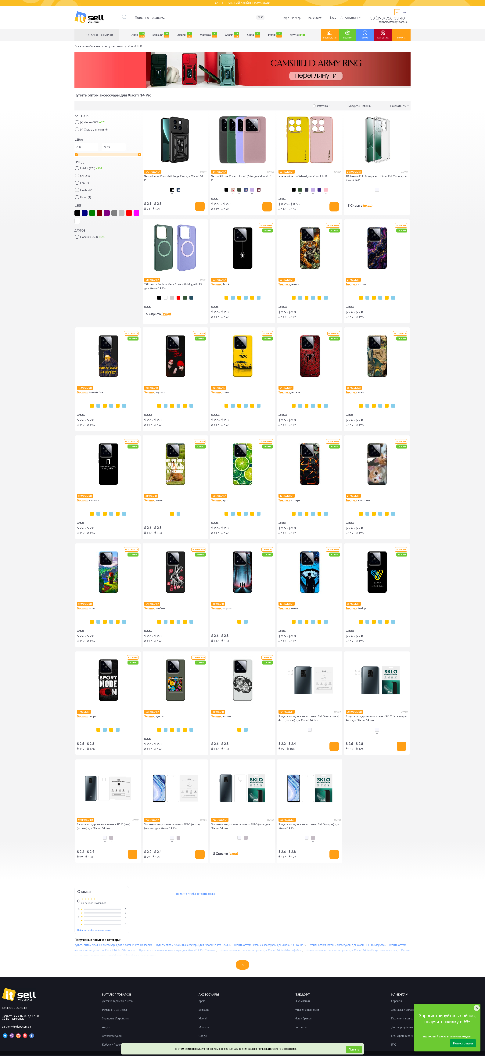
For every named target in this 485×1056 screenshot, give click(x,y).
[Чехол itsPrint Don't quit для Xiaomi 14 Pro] (118, 730)
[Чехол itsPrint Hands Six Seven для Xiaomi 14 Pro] (111, 514)
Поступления (329, 38)
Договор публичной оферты (408, 1027)
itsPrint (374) (91, 168)
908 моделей (85, 820)
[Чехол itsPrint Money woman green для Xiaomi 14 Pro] (326, 298)
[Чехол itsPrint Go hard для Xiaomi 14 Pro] (111, 730)
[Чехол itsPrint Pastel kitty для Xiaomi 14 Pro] (387, 514)
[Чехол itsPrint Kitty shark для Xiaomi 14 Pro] (393, 514)
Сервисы (396, 1001)
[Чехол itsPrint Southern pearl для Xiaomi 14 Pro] (124, 406)
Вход (333, 17)
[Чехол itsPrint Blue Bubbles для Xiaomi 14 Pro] (300, 514)
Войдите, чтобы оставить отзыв (94, 929)
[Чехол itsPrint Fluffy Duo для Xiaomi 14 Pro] (361, 514)
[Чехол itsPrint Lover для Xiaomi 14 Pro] (185, 406)
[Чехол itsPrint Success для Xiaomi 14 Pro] (319, 298)
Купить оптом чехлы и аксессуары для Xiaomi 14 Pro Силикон (177, 950)
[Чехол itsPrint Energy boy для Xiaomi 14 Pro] (118, 622)
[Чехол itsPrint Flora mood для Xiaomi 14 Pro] (159, 730)
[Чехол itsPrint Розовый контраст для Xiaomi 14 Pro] (172, 730)
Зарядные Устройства (115, 1018)
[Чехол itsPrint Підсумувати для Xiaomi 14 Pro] (98, 514)
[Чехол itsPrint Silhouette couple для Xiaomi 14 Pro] (191, 622)
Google (231, 35)
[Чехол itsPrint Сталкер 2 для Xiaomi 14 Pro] (380, 622)
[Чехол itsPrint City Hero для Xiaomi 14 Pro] (313, 406)
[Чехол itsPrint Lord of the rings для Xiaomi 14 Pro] (367, 406)
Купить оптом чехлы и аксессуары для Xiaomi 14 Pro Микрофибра (260, 950)
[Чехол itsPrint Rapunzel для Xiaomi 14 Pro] (300, 406)
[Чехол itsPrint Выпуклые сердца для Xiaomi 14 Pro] (326, 514)
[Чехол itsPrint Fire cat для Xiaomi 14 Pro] (374, 514)
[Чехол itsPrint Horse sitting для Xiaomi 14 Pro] (172, 514)
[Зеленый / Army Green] (185, 298)
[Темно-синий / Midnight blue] (246, 190)
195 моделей (153, 172)
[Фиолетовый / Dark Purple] (319, 190)
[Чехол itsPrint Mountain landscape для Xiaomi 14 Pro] (300, 622)
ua (404, 12)
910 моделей (220, 820)
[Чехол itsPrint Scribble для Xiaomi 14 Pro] (239, 298)
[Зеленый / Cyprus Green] (239, 190)
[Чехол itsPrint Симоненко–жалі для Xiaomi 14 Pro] (105, 406)
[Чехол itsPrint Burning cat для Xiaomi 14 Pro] (380, 514)
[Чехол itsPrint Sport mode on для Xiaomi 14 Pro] (98, 730)
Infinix (274, 35)
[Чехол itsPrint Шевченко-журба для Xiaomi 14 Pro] (92, 406)
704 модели (286, 712)
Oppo (253, 35)
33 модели (353, 604)
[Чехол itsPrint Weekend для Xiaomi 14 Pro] (172, 406)
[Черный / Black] (172, 190)
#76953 (337, 820)
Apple (137, 35)
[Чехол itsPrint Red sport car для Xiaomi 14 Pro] (252, 406)
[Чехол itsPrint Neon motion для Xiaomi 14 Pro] (233, 406)
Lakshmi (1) (86, 190)
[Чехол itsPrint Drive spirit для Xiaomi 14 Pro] (239, 406)
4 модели (83, 712)
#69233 (404, 172)
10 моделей (286, 604)
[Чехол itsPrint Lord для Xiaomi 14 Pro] (361, 406)
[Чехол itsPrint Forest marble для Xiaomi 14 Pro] (387, 298)
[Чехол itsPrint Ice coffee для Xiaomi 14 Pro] (239, 514)
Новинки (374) (92, 237)
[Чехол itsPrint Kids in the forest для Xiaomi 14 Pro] (239, 622)
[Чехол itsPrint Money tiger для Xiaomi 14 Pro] (294, 298)
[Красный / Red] (178, 298)
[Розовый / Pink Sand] (233, 190)
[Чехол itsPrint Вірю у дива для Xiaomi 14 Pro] (124, 514)
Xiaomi (184, 35)
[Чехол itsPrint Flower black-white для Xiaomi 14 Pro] (165, 730)
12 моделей (219, 496)
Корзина (401, 38)
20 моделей (286, 280)
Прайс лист (314, 18)
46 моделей (85, 388)
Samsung (160, 35)
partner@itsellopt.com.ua (393, 21)
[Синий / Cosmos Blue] (191, 298)
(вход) (367, 205)
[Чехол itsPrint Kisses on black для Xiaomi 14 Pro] (172, 622)
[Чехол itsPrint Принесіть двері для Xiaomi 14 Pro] (92, 514)
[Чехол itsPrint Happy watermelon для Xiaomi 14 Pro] (246, 514)
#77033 (404, 712)
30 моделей (286, 172)
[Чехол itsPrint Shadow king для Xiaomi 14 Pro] (313, 622)
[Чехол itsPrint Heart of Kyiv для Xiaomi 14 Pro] (118, 406)
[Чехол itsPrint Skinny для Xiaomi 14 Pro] (105, 514)
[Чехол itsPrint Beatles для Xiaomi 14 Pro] (178, 406)
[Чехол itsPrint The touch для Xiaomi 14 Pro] (258, 298)
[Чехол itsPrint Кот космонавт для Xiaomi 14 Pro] (239, 730)
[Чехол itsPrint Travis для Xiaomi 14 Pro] (165, 406)
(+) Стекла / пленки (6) (94, 129)
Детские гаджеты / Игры (117, 1001)
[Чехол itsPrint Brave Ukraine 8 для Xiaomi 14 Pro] (361, 622)
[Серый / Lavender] (172, 298)
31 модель (219, 388)
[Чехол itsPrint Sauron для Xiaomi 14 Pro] (387, 406)
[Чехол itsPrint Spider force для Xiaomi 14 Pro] (294, 406)
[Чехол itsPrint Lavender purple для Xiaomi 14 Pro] (185, 730)
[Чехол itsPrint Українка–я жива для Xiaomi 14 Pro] (111, 406)
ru (397, 12)
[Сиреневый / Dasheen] (252, 190)
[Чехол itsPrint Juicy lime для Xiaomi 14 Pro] (226, 514)
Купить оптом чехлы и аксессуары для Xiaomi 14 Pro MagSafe (347, 944)
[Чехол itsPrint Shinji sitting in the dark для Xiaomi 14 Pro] (319, 622)
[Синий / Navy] (178, 190)
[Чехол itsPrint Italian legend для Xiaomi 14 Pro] (258, 406)
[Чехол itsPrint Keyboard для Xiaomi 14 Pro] (252, 298)
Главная (99, 46)
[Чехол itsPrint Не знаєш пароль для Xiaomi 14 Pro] (118, 514)
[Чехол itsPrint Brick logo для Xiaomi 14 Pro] (111, 622)
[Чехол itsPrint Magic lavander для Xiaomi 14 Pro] (191, 730)
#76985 (203, 820)
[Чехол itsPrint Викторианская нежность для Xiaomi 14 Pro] (313, 514)
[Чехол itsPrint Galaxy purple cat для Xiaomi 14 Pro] (367, 514)
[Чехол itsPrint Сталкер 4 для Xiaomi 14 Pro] (367, 622)
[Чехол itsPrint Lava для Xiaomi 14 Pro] (294, 514)
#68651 (203, 280)
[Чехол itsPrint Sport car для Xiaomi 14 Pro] (246, 406)
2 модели (151, 496)
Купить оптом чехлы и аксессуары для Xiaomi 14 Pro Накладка (113, 944)
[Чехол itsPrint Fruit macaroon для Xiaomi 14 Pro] (258, 514)
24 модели (353, 280)
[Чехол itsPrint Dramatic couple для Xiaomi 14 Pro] (185, 622)
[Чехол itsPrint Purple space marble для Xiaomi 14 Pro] (361, 298)
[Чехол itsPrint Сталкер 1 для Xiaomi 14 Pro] (387, 622)
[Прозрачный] (310, 730)
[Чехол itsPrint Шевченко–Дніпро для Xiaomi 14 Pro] (98, 406)
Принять (354, 1049)
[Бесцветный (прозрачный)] (377, 190)
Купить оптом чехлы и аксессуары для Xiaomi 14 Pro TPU (269, 944)
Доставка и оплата (402, 1009)
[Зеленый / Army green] (300, 190)
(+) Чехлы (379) (92, 122)
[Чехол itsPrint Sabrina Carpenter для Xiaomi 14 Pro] (191, 406)
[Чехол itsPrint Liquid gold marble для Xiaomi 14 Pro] (380, 298)
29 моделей (219, 172)
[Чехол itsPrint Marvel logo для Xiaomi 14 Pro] (393, 406)
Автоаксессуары (112, 1036)
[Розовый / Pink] (326, 190)
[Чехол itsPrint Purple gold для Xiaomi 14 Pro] (367, 298)
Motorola (207, 35)
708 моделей (354, 712)
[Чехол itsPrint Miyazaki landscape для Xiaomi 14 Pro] (306, 622)
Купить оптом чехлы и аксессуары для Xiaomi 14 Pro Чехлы (193, 944)
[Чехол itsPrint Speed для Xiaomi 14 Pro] (233, 298)
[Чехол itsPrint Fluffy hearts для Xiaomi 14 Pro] (178, 622)
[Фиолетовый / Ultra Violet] (306, 190)
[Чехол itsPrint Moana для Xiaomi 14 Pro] (306, 406)
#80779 (203, 172)
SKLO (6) (85, 175)
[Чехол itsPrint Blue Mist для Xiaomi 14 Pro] (319, 514)
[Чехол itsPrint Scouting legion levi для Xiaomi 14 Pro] (326, 622)
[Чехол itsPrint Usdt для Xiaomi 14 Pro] (313, 298)
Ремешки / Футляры (114, 1009)
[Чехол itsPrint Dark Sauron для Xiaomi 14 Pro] (374, 406)
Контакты (301, 1027)
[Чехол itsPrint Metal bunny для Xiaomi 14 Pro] (159, 622)
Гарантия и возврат (403, 1018)
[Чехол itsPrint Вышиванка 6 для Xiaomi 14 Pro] (393, 622)
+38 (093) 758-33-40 (386, 18)
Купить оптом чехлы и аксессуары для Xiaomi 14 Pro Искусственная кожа (351, 950)
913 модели (152, 820)
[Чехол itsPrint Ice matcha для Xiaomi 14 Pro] (233, 514)
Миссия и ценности (307, 1009)
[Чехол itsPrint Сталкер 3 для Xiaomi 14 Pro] (374, 622)
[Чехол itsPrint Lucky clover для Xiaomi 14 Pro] (178, 730)
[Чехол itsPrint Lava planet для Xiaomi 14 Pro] (246, 730)
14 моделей (152, 280)
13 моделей (85, 496)
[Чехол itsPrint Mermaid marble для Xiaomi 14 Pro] (374, 298)
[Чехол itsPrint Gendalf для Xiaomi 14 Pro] (380, 406)
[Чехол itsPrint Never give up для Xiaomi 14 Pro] (105, 730)
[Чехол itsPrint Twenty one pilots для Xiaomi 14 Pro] (159, 406)
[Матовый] (111, 838)
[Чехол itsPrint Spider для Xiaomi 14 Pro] (226, 298)
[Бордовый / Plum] (258, 190)
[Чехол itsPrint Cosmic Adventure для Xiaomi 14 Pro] (98, 622)
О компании (302, 1001)
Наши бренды (303, 1018)
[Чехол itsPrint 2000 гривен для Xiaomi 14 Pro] (306, 298)
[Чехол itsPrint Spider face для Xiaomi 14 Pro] (319, 406)
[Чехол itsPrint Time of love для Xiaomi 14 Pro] (165, 622)
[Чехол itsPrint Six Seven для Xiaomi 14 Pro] (178, 514)
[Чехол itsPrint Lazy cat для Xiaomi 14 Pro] (246, 298)
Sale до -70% (383, 38)
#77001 (135, 820)
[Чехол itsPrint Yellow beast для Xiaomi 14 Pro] (226, 406)
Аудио (106, 1027)
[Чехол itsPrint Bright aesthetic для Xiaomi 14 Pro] (105, 622)
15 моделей (219, 280)
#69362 (337, 172)
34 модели (286, 388)
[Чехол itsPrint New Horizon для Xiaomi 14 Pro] (92, 622)
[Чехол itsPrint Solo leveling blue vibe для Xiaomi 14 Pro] (294, 622)
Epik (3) (84, 183)
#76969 (270, 820)
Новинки (347, 38)
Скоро (365, 38)
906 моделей (287, 820)
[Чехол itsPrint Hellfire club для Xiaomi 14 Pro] (246, 622)
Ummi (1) (85, 197)
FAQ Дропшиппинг (403, 1036)
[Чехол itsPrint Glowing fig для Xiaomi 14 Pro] (252, 514)
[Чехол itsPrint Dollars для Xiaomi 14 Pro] (300, 298)
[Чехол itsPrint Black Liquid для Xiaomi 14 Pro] (306, 514)
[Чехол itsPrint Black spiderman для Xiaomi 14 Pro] (326, 406)
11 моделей (152, 712)
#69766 (270, 172)
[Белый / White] (165, 298)
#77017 (337, 712)
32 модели (152, 388)
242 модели (354, 172)
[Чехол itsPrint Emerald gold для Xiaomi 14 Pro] (393, 298)
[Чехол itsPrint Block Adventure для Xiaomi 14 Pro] (124, 622)
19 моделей (152, 604)
